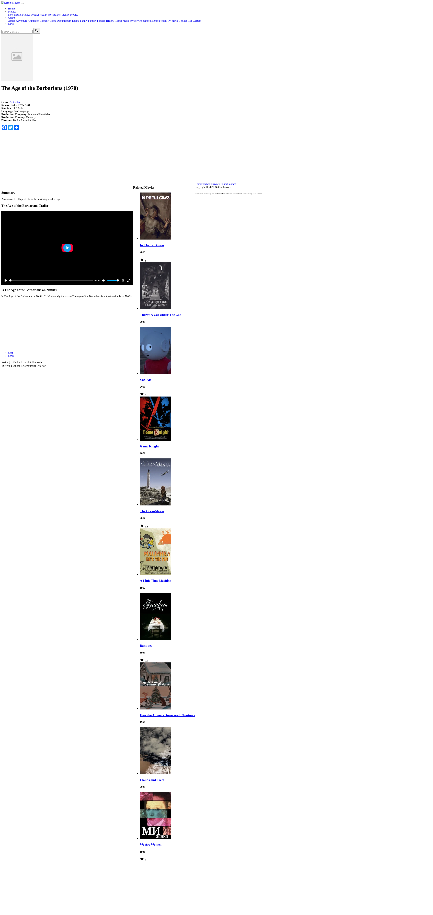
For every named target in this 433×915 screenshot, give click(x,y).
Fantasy (92, 20)
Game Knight (149, 446)
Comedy (44, 20)
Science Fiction (158, 20)
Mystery (134, 20)
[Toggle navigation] (22, 3)
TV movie (172, 20)
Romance (144, 20)
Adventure (21, 20)
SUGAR (145, 379)
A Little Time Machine (155, 580)
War (190, 20)
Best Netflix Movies (67, 14)
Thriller (183, 20)
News (11, 23)
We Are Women (151, 844)
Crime (53, 20)
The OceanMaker (152, 511)
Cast (10, 352)
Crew (11, 355)
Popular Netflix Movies (43, 14)
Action (11, 20)
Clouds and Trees (152, 780)
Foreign (101, 20)
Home (11, 8)
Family (83, 20)
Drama (75, 20)
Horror (118, 20)
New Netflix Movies (19, 14)
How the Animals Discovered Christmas (167, 715)
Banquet (146, 645)
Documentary (64, 20)
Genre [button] (11, 17)
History (110, 20)
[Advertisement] (216, 159)
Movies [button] (12, 11)
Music (126, 20)
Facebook (206, 184)
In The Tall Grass (152, 245)
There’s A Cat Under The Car (160, 315)
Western (197, 20)
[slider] (51, 280)
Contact (231, 184)
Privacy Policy (219, 184)
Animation (33, 20)
